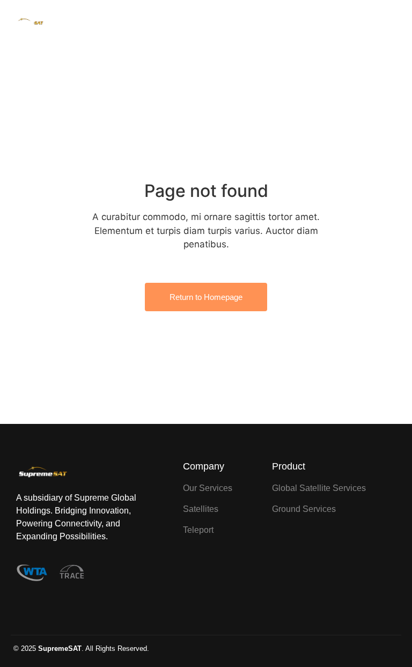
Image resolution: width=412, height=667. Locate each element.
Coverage (243, 23)
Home (173, 23)
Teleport (280, 23)
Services (205, 23)
